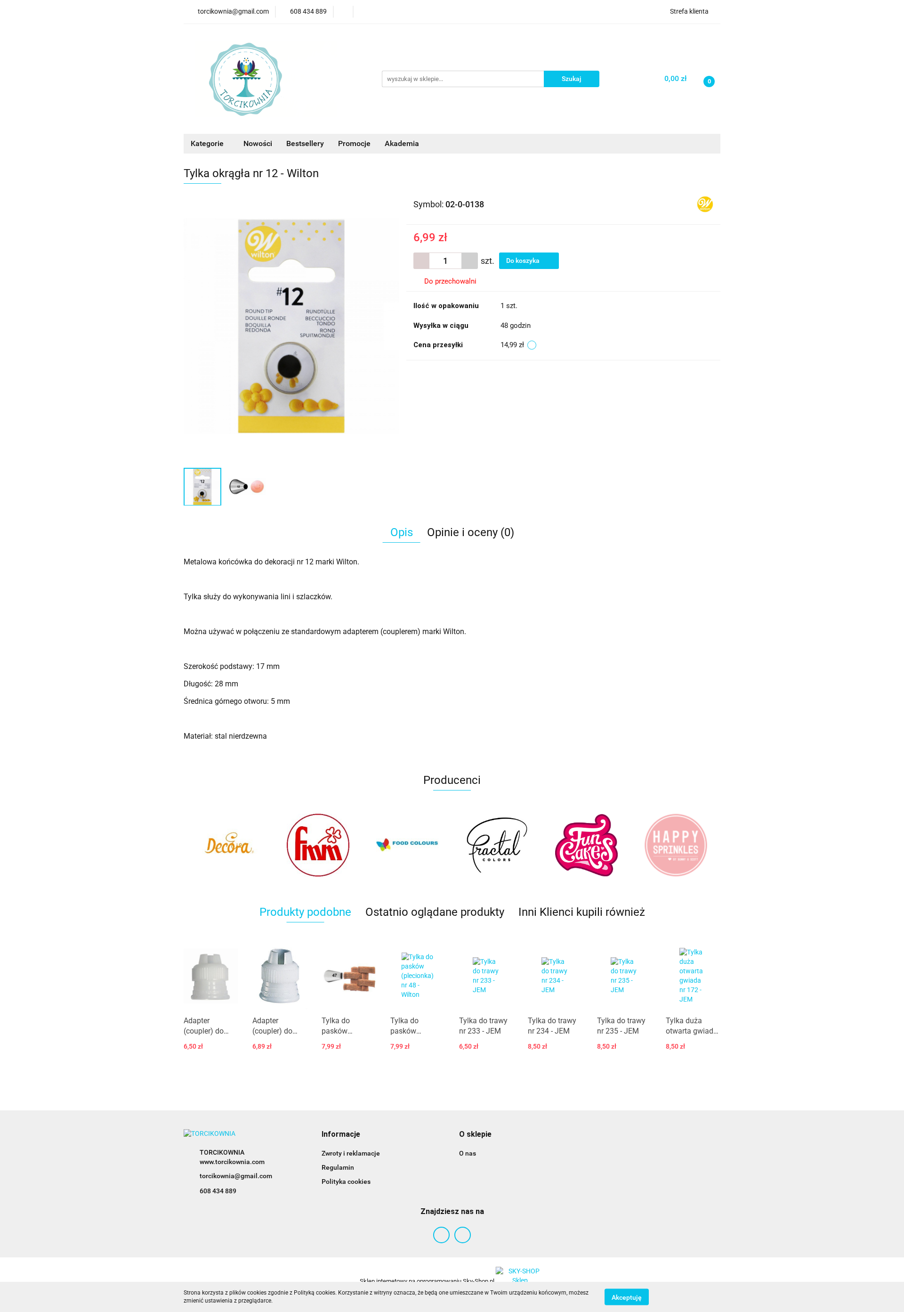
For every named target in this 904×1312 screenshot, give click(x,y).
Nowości (257, 143)
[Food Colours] (318, 845)
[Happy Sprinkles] (586, 845)
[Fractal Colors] (407, 845)
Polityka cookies (346, 1181)
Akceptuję (627, 1297)
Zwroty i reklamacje (351, 1153)
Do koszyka (523, 260)
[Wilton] (705, 203)
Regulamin (338, 1167)
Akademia (402, 143)
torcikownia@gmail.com (236, 1176)
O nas (467, 1153)
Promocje (354, 143)
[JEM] (675, 845)
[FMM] (228, 845)
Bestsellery (305, 143)
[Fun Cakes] (496, 845)
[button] (341, 1134)
